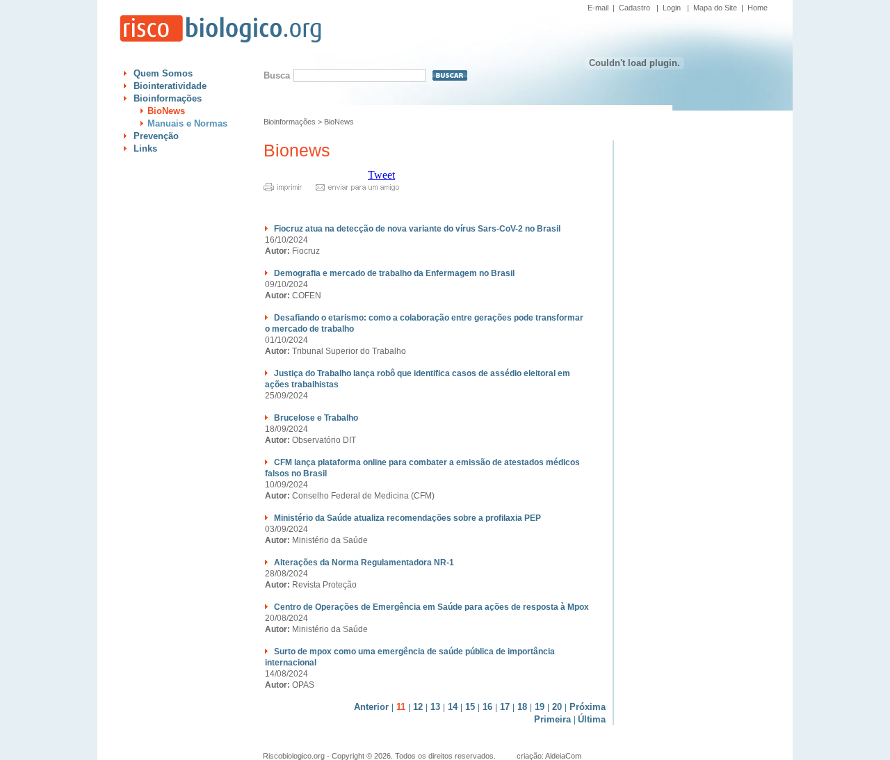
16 (487, 707)
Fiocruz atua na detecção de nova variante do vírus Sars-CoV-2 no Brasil (417, 229)
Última (592, 719)
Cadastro (634, 7)
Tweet (381, 175)
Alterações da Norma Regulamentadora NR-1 (364, 562)
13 (435, 707)
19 (539, 707)
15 (470, 707)
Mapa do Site (715, 7)
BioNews (166, 111)
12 (418, 707)
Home (757, 7)
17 (505, 707)
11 (400, 707)
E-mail (598, 7)
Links (145, 148)
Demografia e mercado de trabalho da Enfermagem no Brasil (394, 273)
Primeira (552, 719)
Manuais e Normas (187, 123)
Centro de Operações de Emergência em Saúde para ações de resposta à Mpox (431, 607)
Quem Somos (163, 73)
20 (557, 707)
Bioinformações (168, 98)
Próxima (587, 707)
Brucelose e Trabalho (316, 418)
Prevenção (156, 136)
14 (453, 707)
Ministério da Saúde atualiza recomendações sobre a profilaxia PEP (407, 518)
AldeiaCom (563, 756)
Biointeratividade (170, 86)
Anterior (371, 707)
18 (522, 707)
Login (672, 7)
